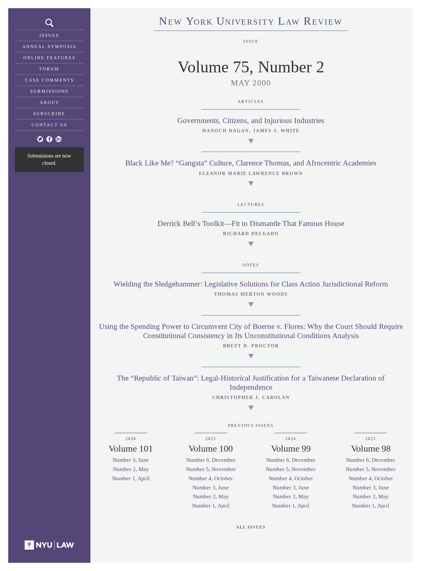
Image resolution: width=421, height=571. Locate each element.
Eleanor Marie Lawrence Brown (251, 173)
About (49, 102)
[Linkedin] (59, 139)
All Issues (251, 527)
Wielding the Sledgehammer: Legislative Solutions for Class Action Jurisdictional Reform (250, 284)
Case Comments (49, 80)
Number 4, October (210, 478)
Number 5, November (211, 469)
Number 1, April (131, 478)
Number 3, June (130, 460)
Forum (49, 68)
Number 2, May (131, 469)
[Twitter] (40, 139)
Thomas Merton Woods (251, 294)
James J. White (276, 130)
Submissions (49, 91)
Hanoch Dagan (225, 130)
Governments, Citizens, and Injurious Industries (250, 120)
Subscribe (49, 113)
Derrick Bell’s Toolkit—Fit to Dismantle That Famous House (251, 223)
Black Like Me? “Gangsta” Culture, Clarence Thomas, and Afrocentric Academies (250, 163)
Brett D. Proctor (251, 345)
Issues (49, 35)
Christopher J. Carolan (251, 397)
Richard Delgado (251, 233)
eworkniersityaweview (251, 22)
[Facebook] (49, 139)
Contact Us (49, 124)
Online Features (49, 57)
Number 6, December (210, 460)
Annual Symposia (49, 46)
